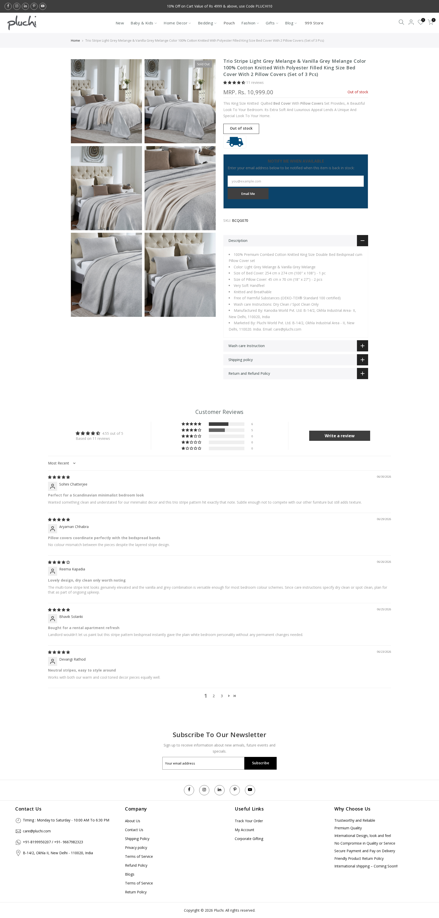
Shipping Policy (137, 838)
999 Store (314, 22)
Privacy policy (136, 847)
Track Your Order (249, 820)
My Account (244, 829)
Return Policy (136, 892)
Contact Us (134, 829)
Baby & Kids (142, 22)
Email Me (248, 194)
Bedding (205, 22)
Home (75, 40)
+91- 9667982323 (68, 841)
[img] (59, 477)
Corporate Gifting (249, 838)
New (120, 22)
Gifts (270, 22)
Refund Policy (136, 865)
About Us (132, 820)
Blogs (129, 874)
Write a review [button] (340, 436)
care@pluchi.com (37, 831)
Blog (289, 22)
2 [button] (214, 695)
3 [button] (222, 695)
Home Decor (175, 22)
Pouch (229, 22)
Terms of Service (139, 856)
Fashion (248, 22)
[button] (234, 82)
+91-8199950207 (37, 841)
